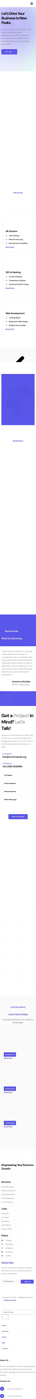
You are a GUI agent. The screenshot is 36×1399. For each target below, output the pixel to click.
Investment (10, 1054)
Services (5, 1331)
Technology (10, 1123)
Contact (5, 1348)
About (4, 1337)
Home (4, 1325)
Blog (3, 1343)
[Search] (5, 1316)
